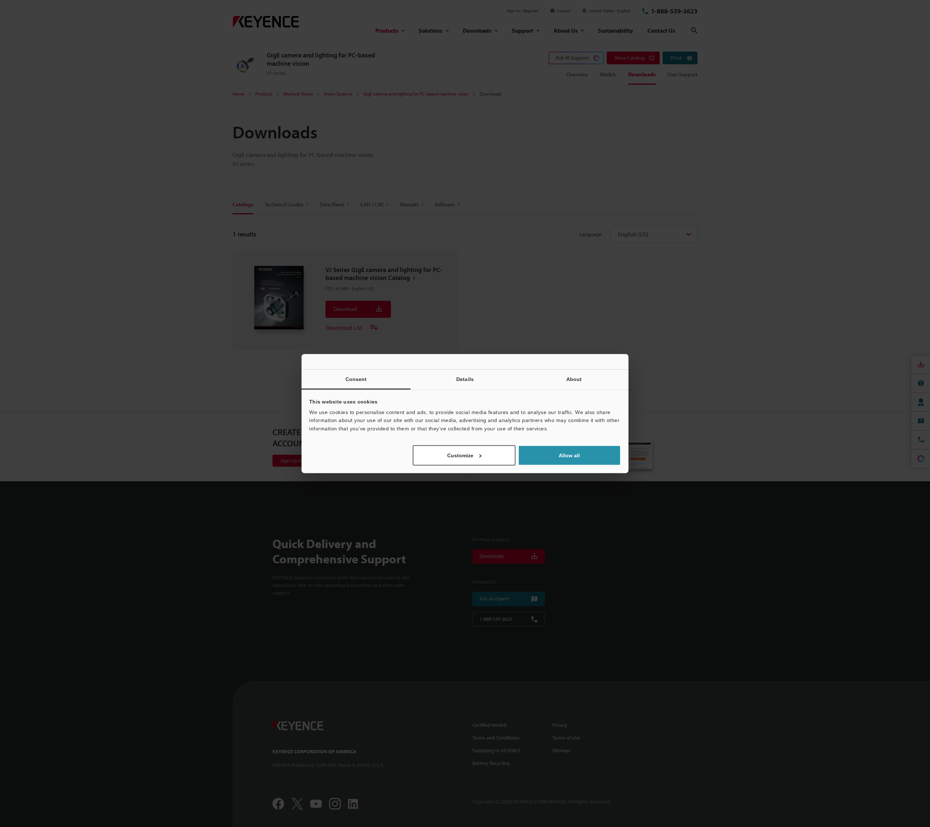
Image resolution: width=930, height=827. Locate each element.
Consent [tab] (356, 379)
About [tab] (574, 379)
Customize (460, 455)
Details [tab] (465, 379)
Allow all (569, 455)
